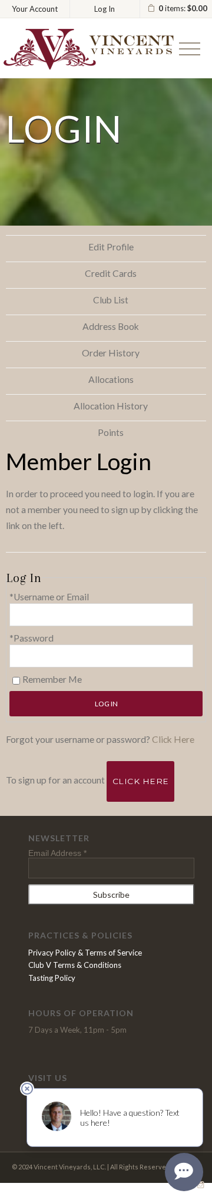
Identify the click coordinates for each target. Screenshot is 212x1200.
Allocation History (111, 406)
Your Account (35, 9)
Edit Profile (111, 247)
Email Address (57, 853)
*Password (31, 638)
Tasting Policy (51, 978)
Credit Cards (111, 273)
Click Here (173, 739)
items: (182, 8)
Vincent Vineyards (88, 48)
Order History (111, 353)
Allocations (111, 379)
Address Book (110, 326)
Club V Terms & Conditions (74, 965)
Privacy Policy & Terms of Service (85, 952)
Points (111, 432)
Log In (104, 9)
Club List (110, 300)
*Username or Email (49, 596)
